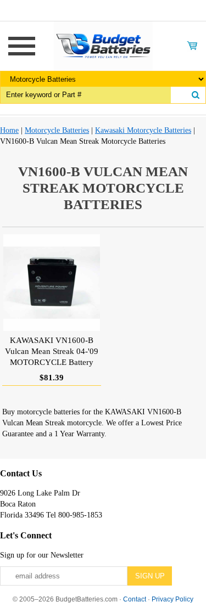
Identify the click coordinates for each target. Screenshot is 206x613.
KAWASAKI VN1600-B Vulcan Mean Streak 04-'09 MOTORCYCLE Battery (51, 351)
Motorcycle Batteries (57, 130)
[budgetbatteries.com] (103, 45)
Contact (134, 599)
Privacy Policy (172, 599)
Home (9, 130)
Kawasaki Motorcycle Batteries (143, 130)
